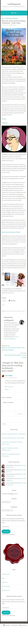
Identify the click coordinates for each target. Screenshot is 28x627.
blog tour (5, 18)
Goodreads (4, 122)
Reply (6, 389)
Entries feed (5, 582)
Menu (15, 13)
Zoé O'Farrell (9, 375)
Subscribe (6, 531)
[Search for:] (14, 424)
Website (18, 232)
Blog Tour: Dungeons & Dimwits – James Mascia (13, 434)
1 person (11, 386)
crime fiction (17, 311)
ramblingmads (14, 4)
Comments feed (6, 586)
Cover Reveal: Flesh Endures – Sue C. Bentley (13, 438)
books (10, 18)
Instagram (13, 232)
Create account (6, 574)
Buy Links (4, 118)
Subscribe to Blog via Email (14, 515)
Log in (3, 578)
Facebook (8, 232)
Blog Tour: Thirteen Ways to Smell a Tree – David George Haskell (14, 348)
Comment (19, 413)
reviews (15, 18)
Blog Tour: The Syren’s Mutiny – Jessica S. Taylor (15, 355)
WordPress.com (6, 590)
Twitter (3, 232)
